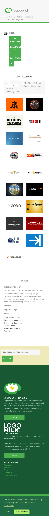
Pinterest (7, 470)
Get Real (31, 155)
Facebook (8, 465)
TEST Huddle (30, 223)
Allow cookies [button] (22, 512)
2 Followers (15, 56)
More (14, 455)
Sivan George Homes (10, 223)
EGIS (29, 121)
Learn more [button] (9, 506)
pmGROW (32, 189)
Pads (18, 92)
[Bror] (5, 33)
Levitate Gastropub (11, 173)
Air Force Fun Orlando (10, 155)
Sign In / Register (15, 20)
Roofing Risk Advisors (31, 206)
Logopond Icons (10, 475)
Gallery (12, 17)
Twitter (7, 468)
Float (19, 107)
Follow (11, 63)
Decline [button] (8, 512)
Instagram (8, 473)
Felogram (10, 104)
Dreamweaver (11, 189)
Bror (11, 107)
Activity (20, 17)
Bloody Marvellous (11, 122)
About (14, 417)
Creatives (29, 17)
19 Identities (15, 40)
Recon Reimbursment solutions (11, 206)
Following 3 (15, 48)
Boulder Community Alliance (32, 138)
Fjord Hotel (11, 240)
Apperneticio (32, 240)
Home (24, 10)
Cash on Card (10, 139)
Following (10, 92)
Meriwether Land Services (32, 172)
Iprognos (10, 257)
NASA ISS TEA (31, 105)
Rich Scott (22, 444)
